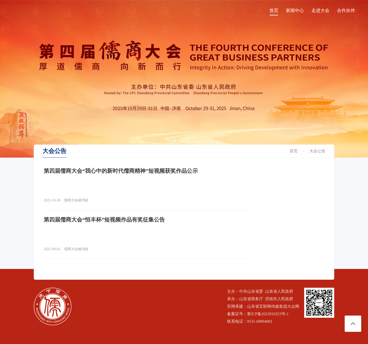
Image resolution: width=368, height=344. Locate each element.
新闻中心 (295, 10)
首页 (273, 10)
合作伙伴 (346, 10)
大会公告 (317, 151)
